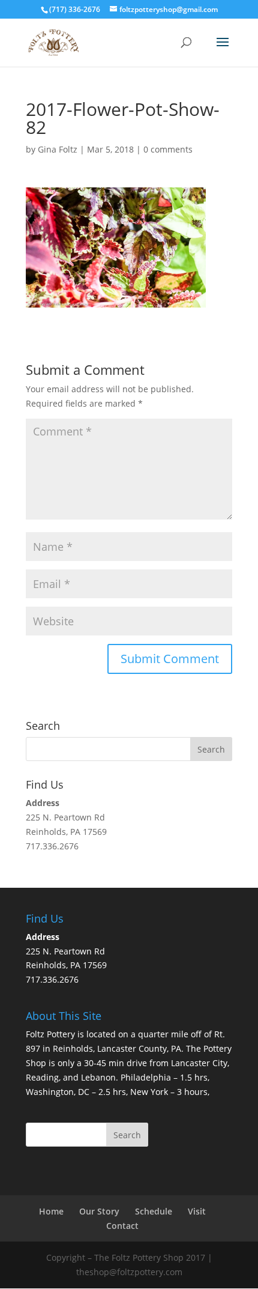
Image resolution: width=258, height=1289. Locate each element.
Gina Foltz (57, 149)
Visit (197, 1211)
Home (51, 1211)
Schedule (153, 1211)
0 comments (168, 149)
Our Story (99, 1211)
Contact (122, 1225)
